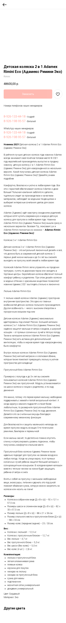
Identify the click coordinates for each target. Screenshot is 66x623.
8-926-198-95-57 (14, 121)
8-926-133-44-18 (14, 116)
